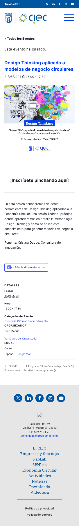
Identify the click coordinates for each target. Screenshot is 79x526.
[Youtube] (72, 4)
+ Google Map (22, 354)
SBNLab (39, 464)
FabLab (39, 459)
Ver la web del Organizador (20, 338)
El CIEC (39, 448)
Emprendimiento (38, 321)
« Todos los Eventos (19, 38)
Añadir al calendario (27, 267)
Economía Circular (15, 321)
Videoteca (39, 492)
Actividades (39, 475)
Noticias (39, 481)
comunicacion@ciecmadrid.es (39, 435)
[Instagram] (50, 398)
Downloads (39, 486)
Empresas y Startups (39, 453)
